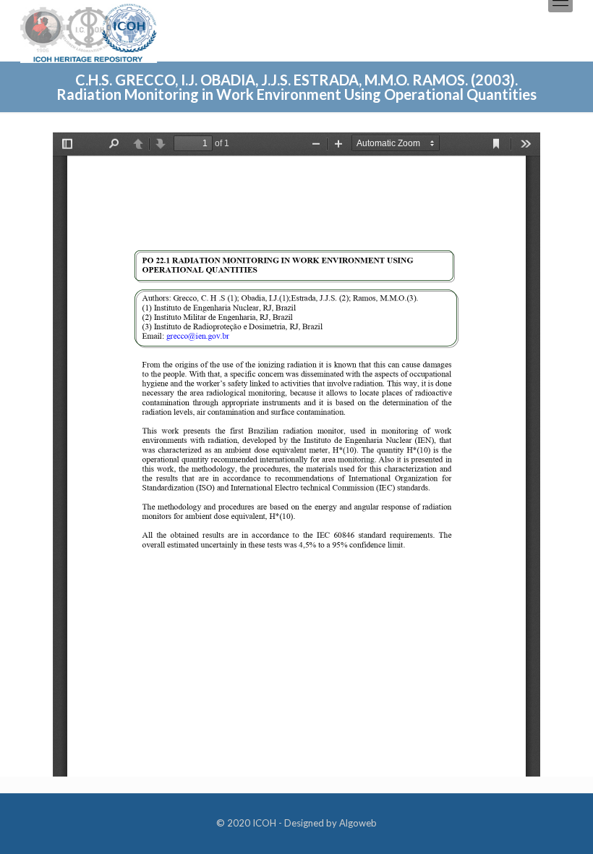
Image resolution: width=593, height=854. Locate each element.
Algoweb (358, 823)
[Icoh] (88, 31)
